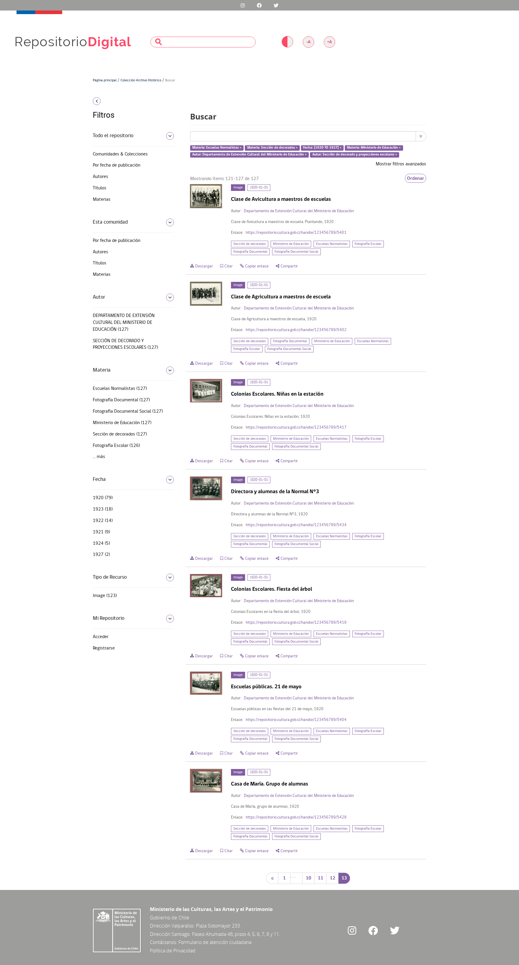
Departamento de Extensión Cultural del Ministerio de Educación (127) (124, 322)
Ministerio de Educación (291, 244)
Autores (100, 176)
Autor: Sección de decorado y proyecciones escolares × (354, 154)
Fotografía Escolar (368, 244)
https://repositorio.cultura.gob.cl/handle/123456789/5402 (296, 330)
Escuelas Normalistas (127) (120, 388)
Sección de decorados (249, 244)
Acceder (100, 637)
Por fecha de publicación (116, 165)
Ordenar (415, 178)
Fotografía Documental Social (296, 252)
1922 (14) (103, 520)
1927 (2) (101, 554)
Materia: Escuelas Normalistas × (216, 148)
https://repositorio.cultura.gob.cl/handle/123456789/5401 (296, 233)
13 (344, 878)
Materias (102, 199)
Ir (421, 136)
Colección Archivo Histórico (140, 80)
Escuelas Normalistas (332, 244)
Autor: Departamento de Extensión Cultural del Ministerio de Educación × (249, 154)
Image (238, 187)
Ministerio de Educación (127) (122, 423)
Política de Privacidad (173, 950)
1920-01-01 (259, 187)
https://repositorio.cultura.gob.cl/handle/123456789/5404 (296, 720)
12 (332, 878)
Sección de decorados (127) (120, 434)
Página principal (105, 80)
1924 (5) (101, 543)
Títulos (99, 188)
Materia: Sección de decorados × (272, 148)
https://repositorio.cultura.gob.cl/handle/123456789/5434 (296, 525)
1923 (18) (103, 509)
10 (308, 878)
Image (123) (105, 595)
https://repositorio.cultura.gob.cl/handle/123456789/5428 (296, 817)
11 (320, 878)
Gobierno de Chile (169, 917)
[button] (131, 101)
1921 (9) (101, 532)
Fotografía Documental (250, 252)
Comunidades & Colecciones (120, 154)
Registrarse (104, 648)
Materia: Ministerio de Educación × (374, 148)
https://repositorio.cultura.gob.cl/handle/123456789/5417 (296, 427)
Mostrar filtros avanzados (401, 164)
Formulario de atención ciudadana (214, 942)
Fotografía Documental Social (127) (128, 411)
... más (99, 456)
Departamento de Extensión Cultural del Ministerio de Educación (299, 211)
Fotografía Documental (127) (121, 400)
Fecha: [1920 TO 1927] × (322, 148)
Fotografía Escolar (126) (116, 445)
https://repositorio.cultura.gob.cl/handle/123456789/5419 (296, 622)
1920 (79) (103, 498)
